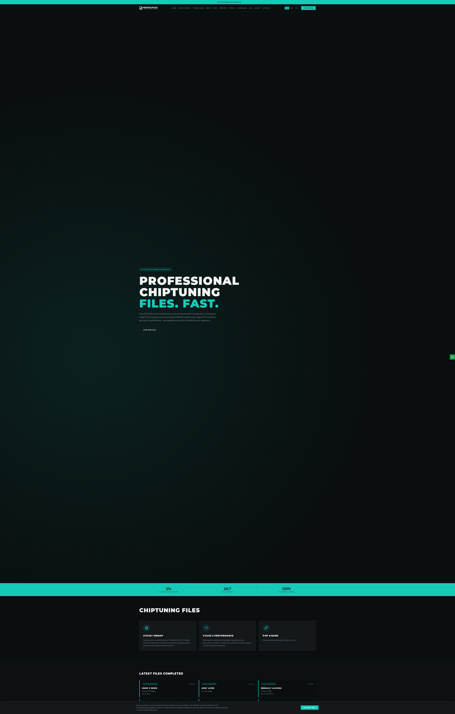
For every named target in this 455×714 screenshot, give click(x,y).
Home (174, 8)
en (296, 8)
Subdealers (242, 8)
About (257, 8)
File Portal (308, 8)
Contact (266, 8)
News (208, 8)
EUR (287, 8)
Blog (215, 8)
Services (222, 8)
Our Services (149, 330)
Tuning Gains (198, 8)
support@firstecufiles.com (230, 2)
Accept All (310, 708)
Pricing (232, 8)
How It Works (184, 8)
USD (291, 8)
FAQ (250, 8)
